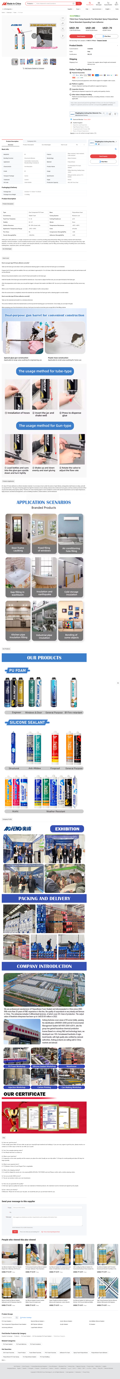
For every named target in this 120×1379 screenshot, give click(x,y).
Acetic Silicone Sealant (66, 1321)
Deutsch (57, 1368)
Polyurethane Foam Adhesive (99, 1352)
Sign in (116, 4)
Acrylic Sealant (64, 1324)
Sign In (72, 133)
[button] (81, 144)
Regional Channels (80, 1366)
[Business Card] (115, 149)
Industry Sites (71, 1366)
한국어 (74, 1368)
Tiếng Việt (100, 1368)
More (3, 1360)
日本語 (79, 1368)
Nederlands (63, 1368)
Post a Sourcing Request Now (50, 1232)
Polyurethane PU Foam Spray (11, 1357)
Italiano (51, 1368)
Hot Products (17, 1366)
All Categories (8, 9)
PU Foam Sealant (6, 1321)
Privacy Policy (86, 1372)
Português (30, 1368)
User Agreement (70, 1372)
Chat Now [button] (108, 36)
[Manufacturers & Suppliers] (11, 3)
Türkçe (94, 1368)
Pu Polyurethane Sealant (29, 1357)
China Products (25, 1366)
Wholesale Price (62, 1366)
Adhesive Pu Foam (65, 1352)
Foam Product (22, 1352)
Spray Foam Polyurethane (81, 1352)
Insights (104, 1366)
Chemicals (9, 12)
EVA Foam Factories (8, 1352)
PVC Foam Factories (50, 1352)
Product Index (90, 1366)
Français (37, 1368)
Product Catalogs (26, 1317)
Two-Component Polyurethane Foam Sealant (14, 1324)
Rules (117, 9)
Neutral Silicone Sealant (37, 1321)
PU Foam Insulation (35, 1344)
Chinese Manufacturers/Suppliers (39, 1366)
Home (3, 12)
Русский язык (44, 1368)
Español (24, 1368)
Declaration (78, 1372)
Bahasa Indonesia (108, 1368)
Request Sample (102, 40)
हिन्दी (84, 1368)
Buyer (78, 9)
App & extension (96, 9)
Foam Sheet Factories (35, 1352)
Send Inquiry (81, 36)
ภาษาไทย (88, 1368)
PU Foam (20, 12)
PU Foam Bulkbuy (45, 1357)
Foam (15, 12)
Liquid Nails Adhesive (36, 1327)
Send (15, 1232)
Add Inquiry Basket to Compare (34, 68)
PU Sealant (92, 1324)
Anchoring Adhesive (7, 1327)
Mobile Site (98, 1366)
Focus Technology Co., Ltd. (48, 1372)
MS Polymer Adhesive (37, 1324)
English (19, 1368)
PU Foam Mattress (21, 1344)
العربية (69, 1368)
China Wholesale (53, 1366)
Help (87, 9)
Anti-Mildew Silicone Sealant (96, 1321)
